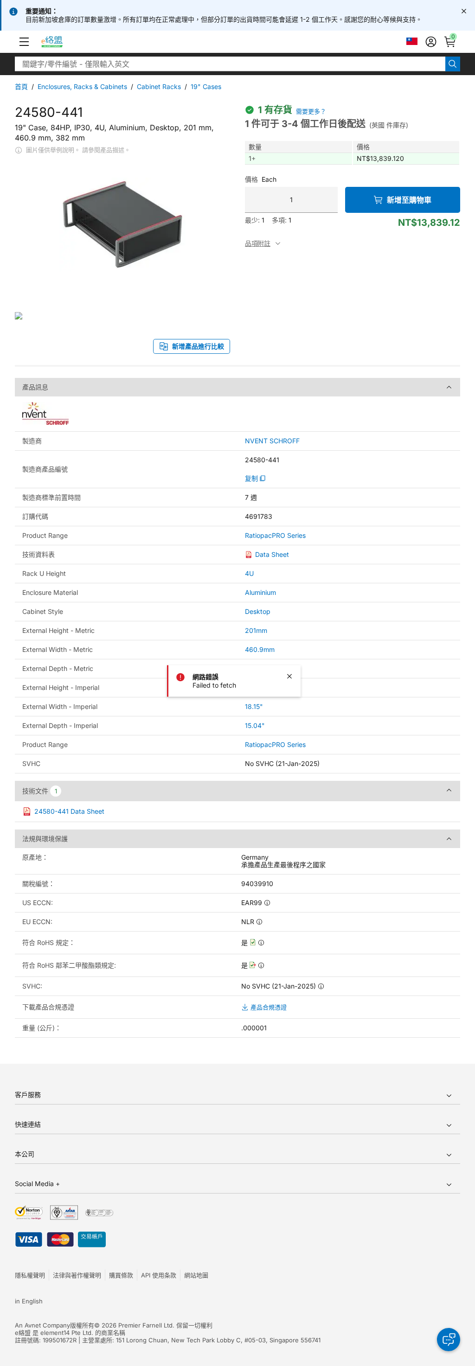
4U (249, 573)
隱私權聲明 (30, 1275)
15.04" (255, 725)
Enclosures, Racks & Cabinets (82, 86)
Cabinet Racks (159, 86)
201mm (256, 630)
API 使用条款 (158, 1275)
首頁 (21, 86)
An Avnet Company (42, 1325)
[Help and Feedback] (448, 1339)
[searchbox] (230, 64)
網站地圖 (196, 1275)
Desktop (257, 611)
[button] (24, 42)
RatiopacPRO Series (275, 535)
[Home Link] (60, 42)
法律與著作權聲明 (77, 1275)
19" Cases (206, 86)
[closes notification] (464, 11)
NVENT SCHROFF (272, 441)
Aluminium (260, 592)
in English (29, 1301)
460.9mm (260, 649)
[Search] (452, 64)
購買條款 (121, 1275)
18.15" (254, 706)
